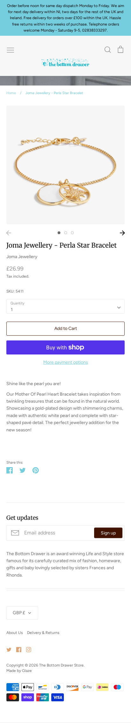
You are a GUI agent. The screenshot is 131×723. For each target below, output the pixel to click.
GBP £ (19, 612)
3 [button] (72, 232)
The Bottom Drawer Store (61, 665)
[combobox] (65, 306)
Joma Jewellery (21, 256)
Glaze (27, 670)
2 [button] (65, 232)
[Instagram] (26, 649)
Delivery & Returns (43, 632)
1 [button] (59, 232)
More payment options (65, 362)
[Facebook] (16, 649)
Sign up (108, 533)
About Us (14, 632)
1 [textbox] (12, 309)
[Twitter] (6, 649)
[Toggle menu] (10, 49)
